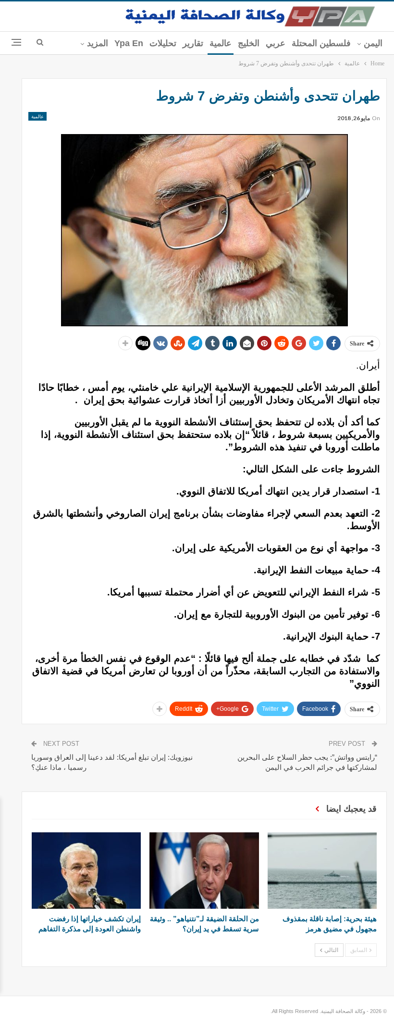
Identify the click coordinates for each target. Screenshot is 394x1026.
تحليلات (162, 43)
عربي (275, 43)
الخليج (248, 43)
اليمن (373, 43)
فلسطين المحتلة (321, 43)
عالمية (220, 43)
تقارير (193, 43)
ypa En (128, 43)
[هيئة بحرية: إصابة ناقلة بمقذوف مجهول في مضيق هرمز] (322, 870)
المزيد (97, 43)
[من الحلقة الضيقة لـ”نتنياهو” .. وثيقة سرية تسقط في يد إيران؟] (204, 870)
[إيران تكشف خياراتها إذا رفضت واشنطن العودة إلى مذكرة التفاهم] (86, 870)
